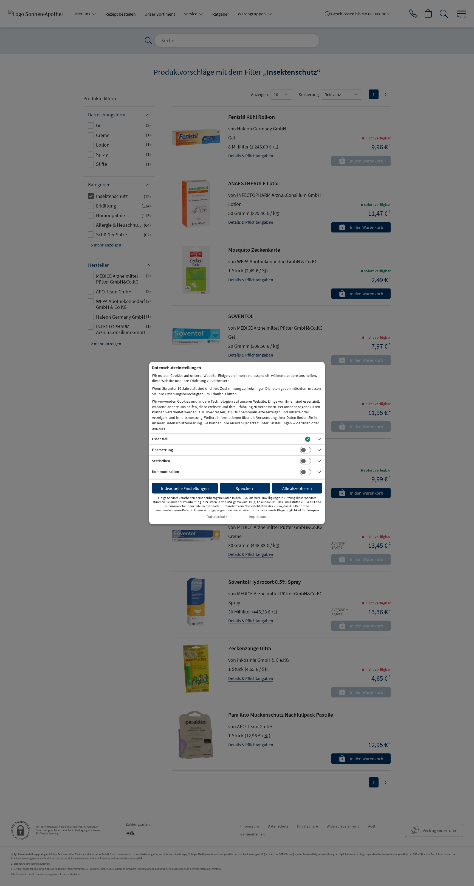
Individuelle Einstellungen (185, 488)
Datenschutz (217, 516)
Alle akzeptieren (297, 488)
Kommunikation (165, 471)
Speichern (245, 488)
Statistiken (161, 460)
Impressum (258, 516)
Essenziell (160, 438)
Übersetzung (162, 449)
